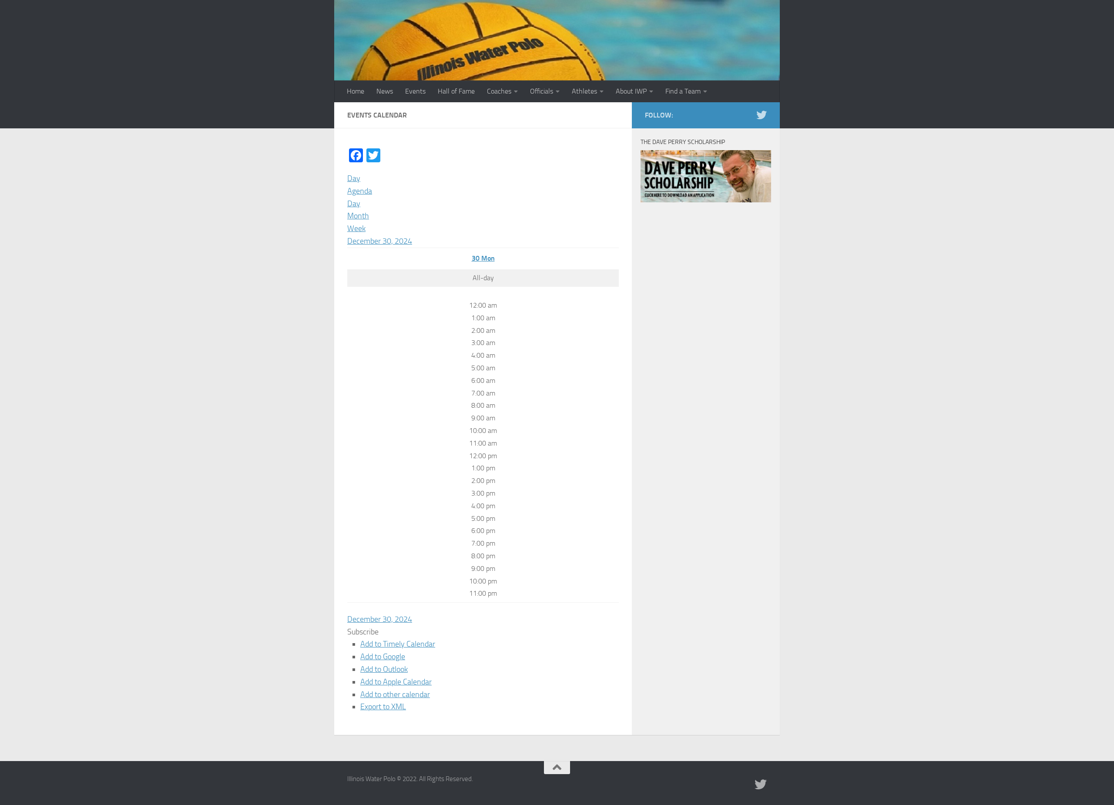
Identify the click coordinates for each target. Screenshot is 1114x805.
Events (415, 91)
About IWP (631, 91)
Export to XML (383, 706)
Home (355, 91)
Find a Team (683, 91)
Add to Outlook (384, 669)
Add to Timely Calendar (397, 644)
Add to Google (382, 656)
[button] (363, 632)
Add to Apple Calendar (396, 682)
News (384, 91)
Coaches (499, 91)
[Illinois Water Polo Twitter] (761, 115)
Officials (541, 91)
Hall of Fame (456, 91)
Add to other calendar (395, 694)
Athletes (584, 91)
